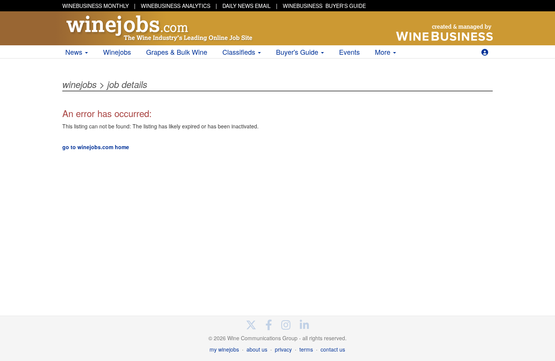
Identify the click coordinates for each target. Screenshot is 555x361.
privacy (283, 349)
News (74, 52)
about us (257, 349)
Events (349, 52)
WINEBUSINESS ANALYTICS (175, 5)
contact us (333, 349)
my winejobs (224, 349)
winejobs (79, 84)
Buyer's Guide (298, 52)
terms (306, 349)
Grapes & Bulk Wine (176, 52)
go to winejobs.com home (95, 147)
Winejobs (117, 52)
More (383, 52)
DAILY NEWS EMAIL (246, 5)
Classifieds (239, 52)
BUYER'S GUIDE (324, 5)
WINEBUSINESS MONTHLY (95, 5)
